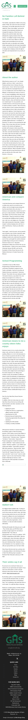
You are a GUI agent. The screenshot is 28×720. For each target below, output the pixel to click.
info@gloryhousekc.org (16, 653)
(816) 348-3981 (16, 655)
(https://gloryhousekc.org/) (13, 573)
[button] (15, 6)
